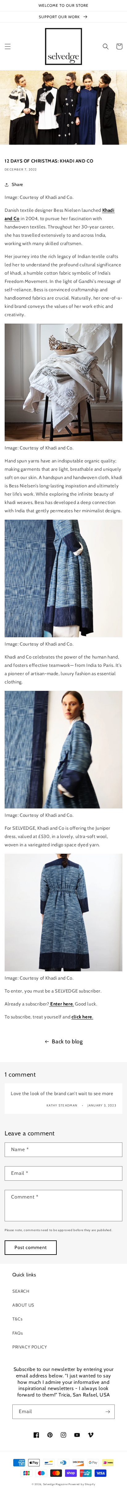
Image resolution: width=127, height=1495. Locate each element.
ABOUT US (23, 1305)
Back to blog (67, 1041)
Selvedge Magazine (55, 1484)
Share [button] (17, 184)
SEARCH (21, 1291)
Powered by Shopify (81, 1484)
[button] (7, 46)
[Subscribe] (107, 1411)
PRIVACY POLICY (29, 1347)
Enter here (61, 1004)
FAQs (17, 1333)
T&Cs (17, 1319)
